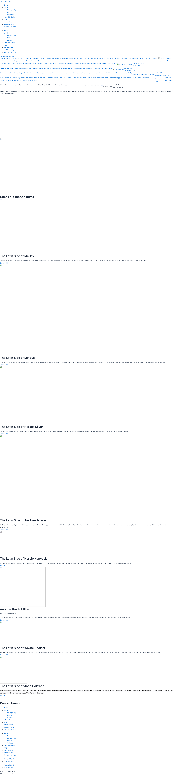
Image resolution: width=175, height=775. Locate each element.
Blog (5, 19)
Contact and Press (10, 27)
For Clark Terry (9, 24)
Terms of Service (9, 759)
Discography (11, 10)
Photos (9, 12)
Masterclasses (8, 22)
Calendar (10, 15)
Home (6, 5)
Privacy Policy (8, 761)
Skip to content (5, 1)
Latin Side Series (9, 17)
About (6, 7)
